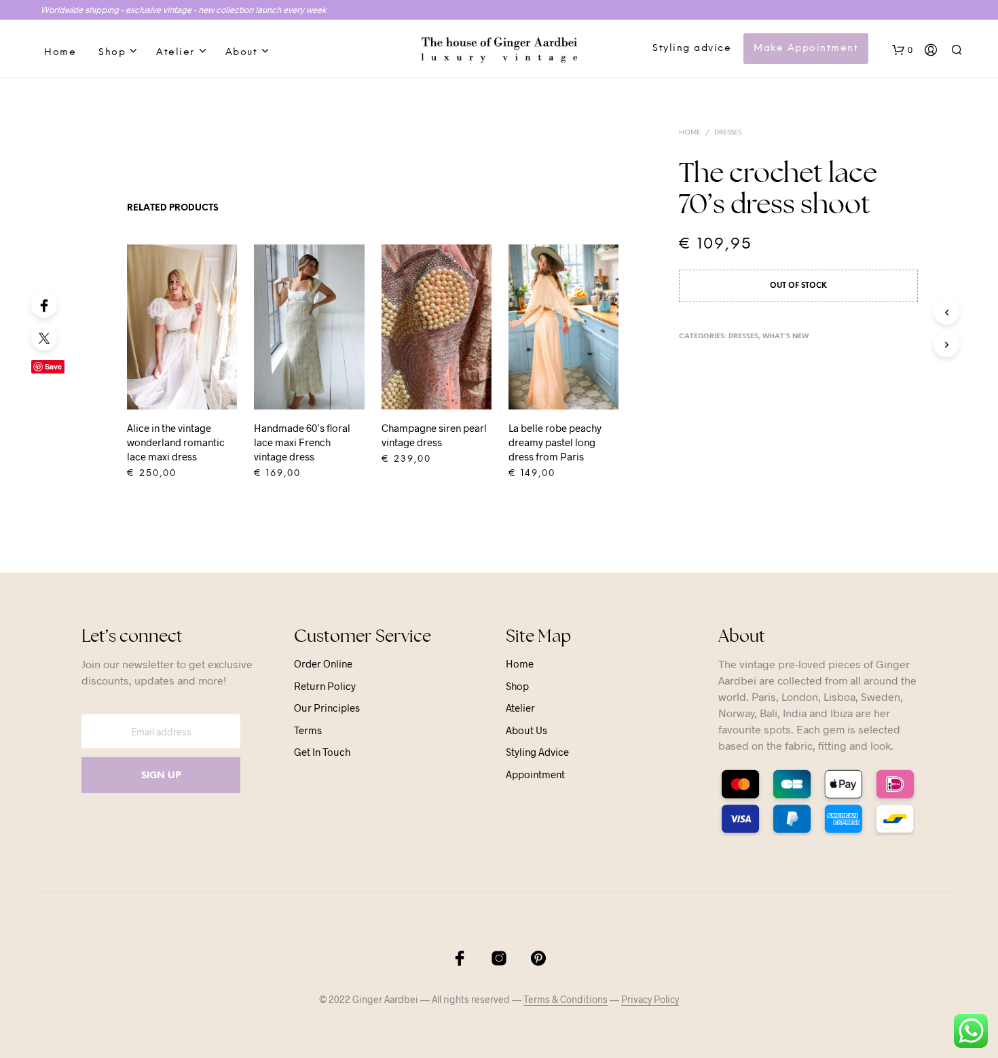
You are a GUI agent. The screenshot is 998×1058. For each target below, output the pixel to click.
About (241, 53)
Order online (323, 663)
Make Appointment (806, 48)
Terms (308, 730)
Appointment (535, 774)
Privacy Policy (650, 999)
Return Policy (325, 686)
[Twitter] (44, 337)
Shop (112, 53)
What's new (785, 336)
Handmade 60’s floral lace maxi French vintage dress (302, 442)
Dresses (727, 132)
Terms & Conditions (565, 999)
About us (526, 730)
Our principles (327, 707)
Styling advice (691, 48)
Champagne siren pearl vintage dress (434, 435)
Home (60, 53)
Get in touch (322, 752)
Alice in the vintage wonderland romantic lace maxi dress (176, 442)
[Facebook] (44, 305)
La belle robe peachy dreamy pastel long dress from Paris (555, 442)
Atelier (175, 53)
